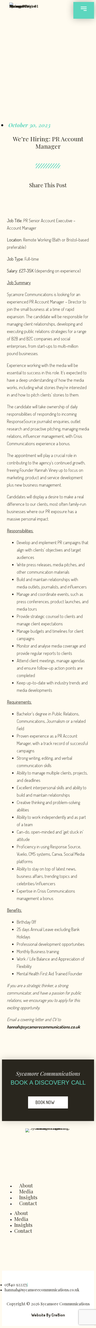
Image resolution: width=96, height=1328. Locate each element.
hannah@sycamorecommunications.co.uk (43, 1026)
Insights (28, 1197)
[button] (7, 198)
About (26, 1185)
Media (26, 1191)
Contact (28, 1203)
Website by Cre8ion (48, 1314)
